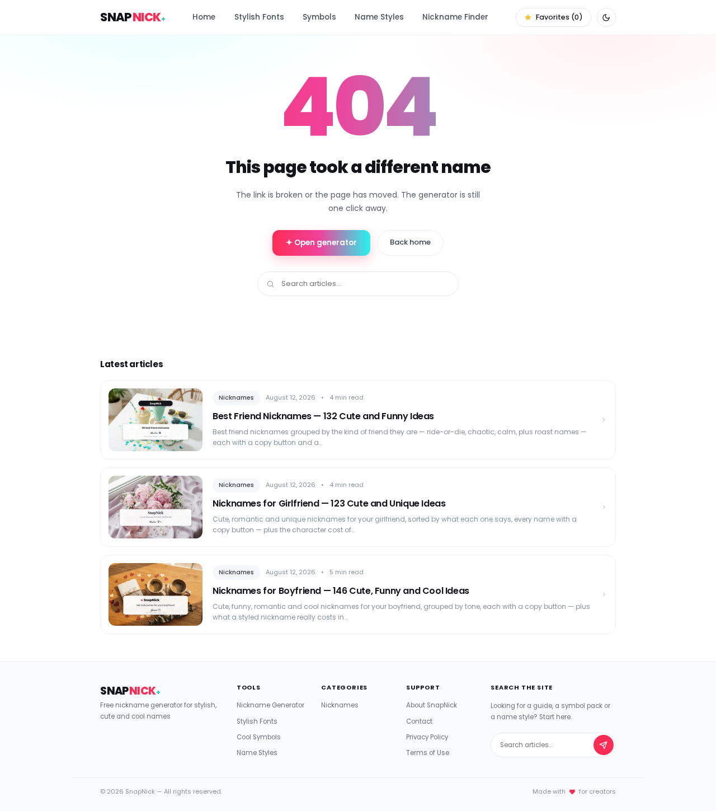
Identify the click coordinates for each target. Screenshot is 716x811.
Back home (410, 242)
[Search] (603, 745)
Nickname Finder (455, 17)
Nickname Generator (270, 705)
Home (203, 17)
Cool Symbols (259, 737)
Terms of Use (427, 752)
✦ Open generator (321, 242)
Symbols (319, 17)
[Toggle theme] (606, 17)
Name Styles (379, 17)
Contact (419, 721)
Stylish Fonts (259, 17)
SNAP (133, 17)
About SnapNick (431, 705)
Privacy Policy (427, 737)
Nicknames (340, 705)
